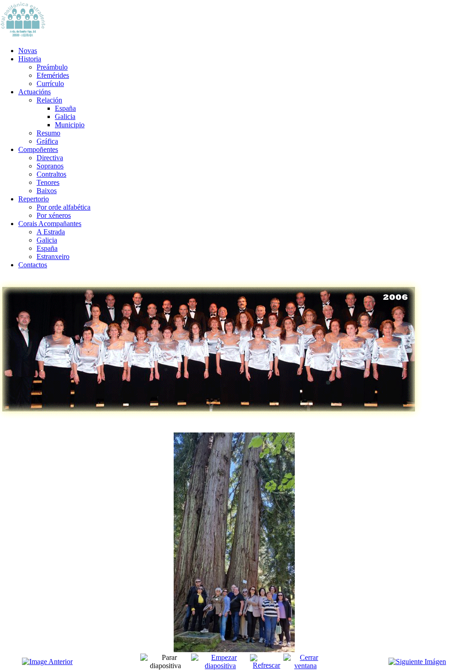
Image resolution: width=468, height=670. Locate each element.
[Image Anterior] (47, 661)
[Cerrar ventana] (305, 666)
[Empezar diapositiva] (220, 666)
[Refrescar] (266, 665)
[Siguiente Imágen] (417, 661)
